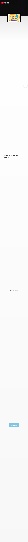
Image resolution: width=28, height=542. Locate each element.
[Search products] (25, 86)
